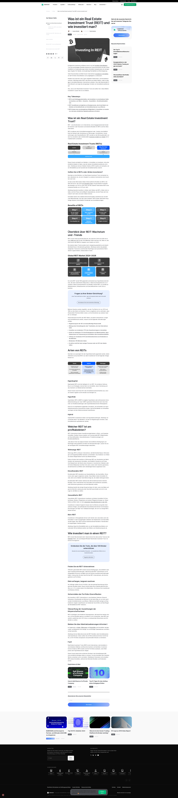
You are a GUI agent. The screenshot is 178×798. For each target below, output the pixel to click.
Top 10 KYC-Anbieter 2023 (76, 731)
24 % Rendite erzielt (87, 183)
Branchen (89, 4)
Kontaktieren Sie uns (130, 4)
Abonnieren (70, 758)
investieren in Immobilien (101, 74)
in (93, 755)
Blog (95, 4)
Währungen (84, 627)
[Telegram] (95, 755)
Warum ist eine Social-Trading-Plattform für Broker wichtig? (100, 732)
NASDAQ (70, 538)
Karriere (113, 787)
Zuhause (48, 11)
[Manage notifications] (3, 795)
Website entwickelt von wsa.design (124, 792)
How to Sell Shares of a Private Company (78, 682)
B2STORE (133, 1)
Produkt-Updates (50, 738)
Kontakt (119, 787)
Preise (128, 1)
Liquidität (62, 4)
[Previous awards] (126, 780)
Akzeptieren (102, 792)
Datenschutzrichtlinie (86, 787)
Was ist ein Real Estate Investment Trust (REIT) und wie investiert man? (72, 11)
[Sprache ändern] (122, 4)
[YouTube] (98, 755)
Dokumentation (123, 1)
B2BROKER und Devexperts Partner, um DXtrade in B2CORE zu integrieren (56, 733)
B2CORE (57, 738)
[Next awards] (129, 780)
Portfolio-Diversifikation (101, 65)
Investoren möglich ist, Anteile (97, 137)
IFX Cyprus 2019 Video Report (121, 731)
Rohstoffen (93, 627)
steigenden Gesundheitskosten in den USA (95, 502)
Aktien (79, 627)
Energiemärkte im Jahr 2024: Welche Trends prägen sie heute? (121, 64)
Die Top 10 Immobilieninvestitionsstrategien (121, 51)
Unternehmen (102, 4)
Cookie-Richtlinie (76, 787)
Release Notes (115, 1)
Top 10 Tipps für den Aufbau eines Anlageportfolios (98, 682)
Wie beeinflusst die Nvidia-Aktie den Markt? (121, 75)
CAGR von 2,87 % (75, 240)
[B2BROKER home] (45, 4)
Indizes (74, 686)
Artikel (53, 11)
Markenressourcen (126, 787)
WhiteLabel (80, 4)
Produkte (55, 4)
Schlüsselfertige (71, 4)
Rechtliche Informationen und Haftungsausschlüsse (59, 787)
